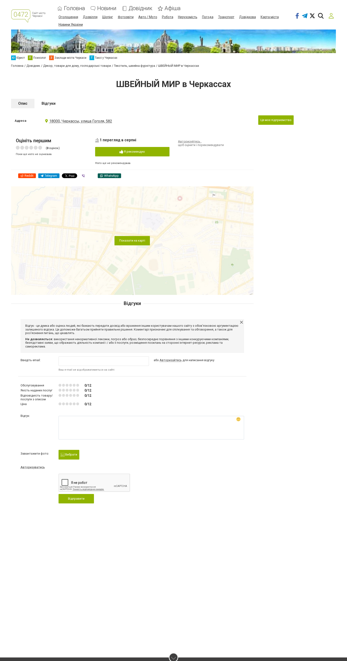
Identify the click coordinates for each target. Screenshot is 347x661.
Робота (167, 17)
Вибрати (70, 454)
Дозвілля (90, 17)
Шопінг (107, 17)
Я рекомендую (134, 151)
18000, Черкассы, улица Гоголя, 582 (80, 121)
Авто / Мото (147, 17)
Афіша (173, 8)
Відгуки (48, 103)
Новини (106, 8)
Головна (74, 8)
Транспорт (226, 17)
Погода (207, 17)
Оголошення (68, 17)
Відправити (76, 498)
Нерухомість (187, 17)
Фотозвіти (126, 17)
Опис (22, 103)
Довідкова (247, 17)
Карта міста (270, 17)
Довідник (140, 8)
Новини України (71, 24)
